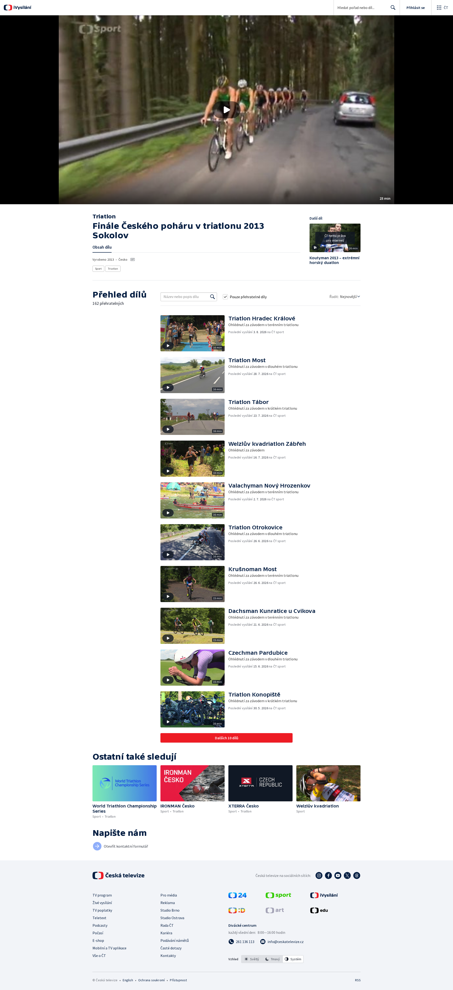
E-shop (98, 940)
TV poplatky (102, 910)
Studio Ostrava (172, 917)
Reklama (167, 902)
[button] (226, 109)
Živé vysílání (102, 902)
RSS (358, 980)
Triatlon (113, 268)
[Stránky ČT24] (237, 896)
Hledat (393, 7)
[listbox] (272, 959)
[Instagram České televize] (319, 875)
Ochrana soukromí (151, 980)
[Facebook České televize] (328, 875)
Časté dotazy (170, 948)
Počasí (97, 933)
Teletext (99, 917)
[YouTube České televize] (338, 875)
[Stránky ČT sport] (278, 896)
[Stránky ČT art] (275, 911)
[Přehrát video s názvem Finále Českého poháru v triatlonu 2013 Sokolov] (226, 109)
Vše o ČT (99, 955)
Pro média (168, 895)
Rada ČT (167, 925)
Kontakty (168, 955)
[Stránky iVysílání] (324, 896)
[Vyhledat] (212, 296)
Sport (98, 268)
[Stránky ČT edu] (319, 911)
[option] (252, 959)
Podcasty (99, 925)
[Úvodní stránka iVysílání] (22, 7)
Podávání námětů (174, 940)
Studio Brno (170, 910)
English (128, 980)
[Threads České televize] (357, 875)
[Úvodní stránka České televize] (118, 875)
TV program (102, 895)
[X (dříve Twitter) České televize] (347, 875)
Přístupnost (178, 980)
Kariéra (166, 933)
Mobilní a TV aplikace (109, 948)
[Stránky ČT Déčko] (236, 911)
